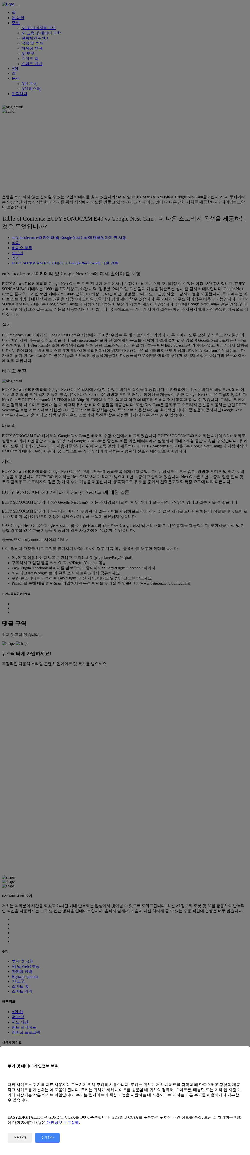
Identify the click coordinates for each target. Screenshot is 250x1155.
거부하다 (19, 1137)
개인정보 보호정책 (63, 1122)
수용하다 (47, 1137)
